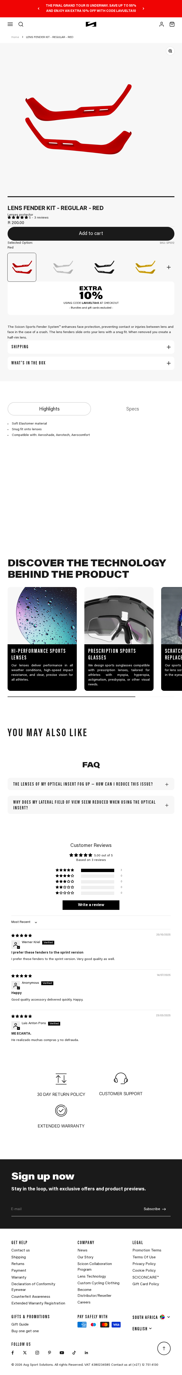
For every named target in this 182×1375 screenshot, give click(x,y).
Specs (132, 409)
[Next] (143, 8)
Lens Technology (91, 1277)
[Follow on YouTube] (61, 1352)
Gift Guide (20, 1325)
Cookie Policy (144, 1271)
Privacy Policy (144, 1264)
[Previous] (38, 8)
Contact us (20, 1250)
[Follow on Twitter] (25, 1352)
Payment (18, 1271)
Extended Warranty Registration (38, 1303)
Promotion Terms (146, 1250)
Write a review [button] (91, 905)
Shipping (18, 1257)
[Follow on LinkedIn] (86, 1352)
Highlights (49, 409)
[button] (18, 218)
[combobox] (151, 1317)
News (82, 1250)
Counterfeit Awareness (30, 1297)
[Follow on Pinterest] (49, 1352)
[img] (21, 936)
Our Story (85, 1257)
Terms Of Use (144, 1257)
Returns (17, 1264)
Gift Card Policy (145, 1284)
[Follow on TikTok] (74, 1352)
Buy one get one (25, 1331)
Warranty (18, 1278)
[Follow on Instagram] (37, 1352)
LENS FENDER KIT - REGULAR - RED (49, 37)
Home (15, 37)
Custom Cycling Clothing (98, 1283)
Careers (84, 1302)
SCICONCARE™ (145, 1278)
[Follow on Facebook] (12, 1352)
